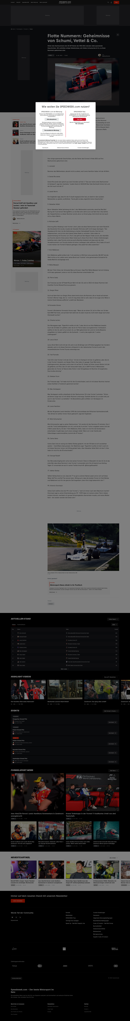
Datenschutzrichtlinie (63, 147)
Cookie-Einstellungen (83, 147)
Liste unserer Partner (80, 143)
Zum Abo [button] (79, 119)
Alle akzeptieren (51, 119)
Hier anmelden (79, 123)
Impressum (45, 147)
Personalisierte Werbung (51, 130)
